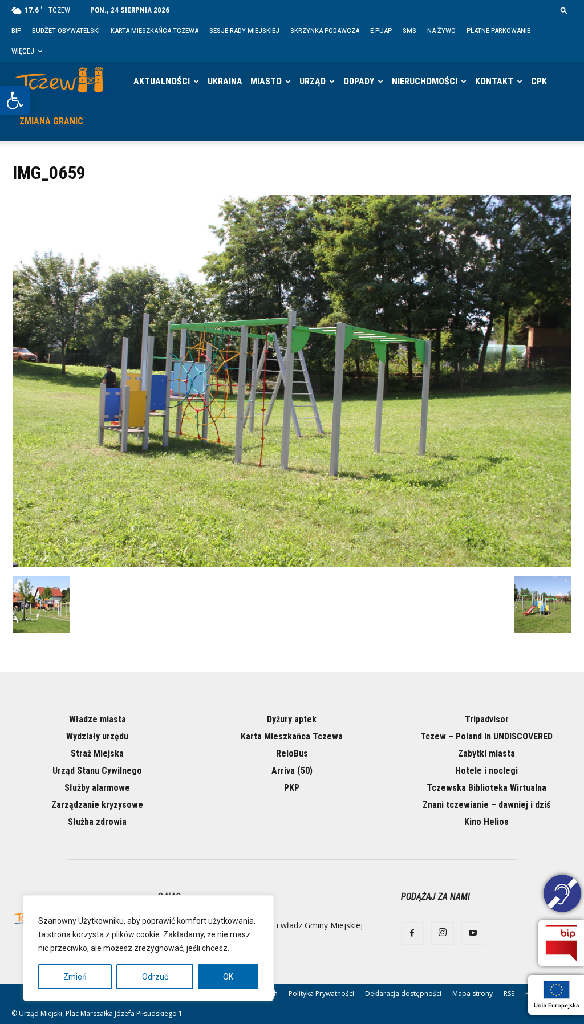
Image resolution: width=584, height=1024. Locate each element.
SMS (409, 30)
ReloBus (292, 753)
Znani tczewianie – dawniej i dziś (486, 804)
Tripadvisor (487, 719)
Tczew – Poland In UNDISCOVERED (486, 736)
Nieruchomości (424, 81)
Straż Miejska (97, 753)
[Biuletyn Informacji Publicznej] (561, 943)
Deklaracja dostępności (403, 993)
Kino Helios (486, 821)
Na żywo (441, 30)
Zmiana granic (51, 121)
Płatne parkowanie (498, 30)
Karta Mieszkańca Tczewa (154, 30)
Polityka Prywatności (321, 993)
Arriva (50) (292, 770)
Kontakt (494, 81)
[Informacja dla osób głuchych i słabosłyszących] (562, 895)
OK (228, 976)
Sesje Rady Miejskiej (244, 30)
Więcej (22, 51)
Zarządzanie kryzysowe (97, 804)
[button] (15, 100)
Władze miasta (97, 719)
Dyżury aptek (292, 719)
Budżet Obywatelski (66, 30)
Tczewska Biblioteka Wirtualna (486, 787)
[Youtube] (472, 933)
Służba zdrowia (97, 821)
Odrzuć (155, 976)
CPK (539, 81)
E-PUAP (381, 30)
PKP (291, 787)
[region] (148, 948)
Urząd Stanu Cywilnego (97, 770)
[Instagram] (442, 933)
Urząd (312, 81)
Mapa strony (472, 993)
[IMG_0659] (292, 564)
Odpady (358, 81)
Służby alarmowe (97, 787)
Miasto (266, 81)
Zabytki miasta (486, 753)
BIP (16, 30)
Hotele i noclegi (486, 770)
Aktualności (161, 81)
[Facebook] (412, 933)
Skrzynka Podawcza (324, 30)
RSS (509, 993)
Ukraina (225, 81)
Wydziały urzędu (97, 736)
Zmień (75, 976)
